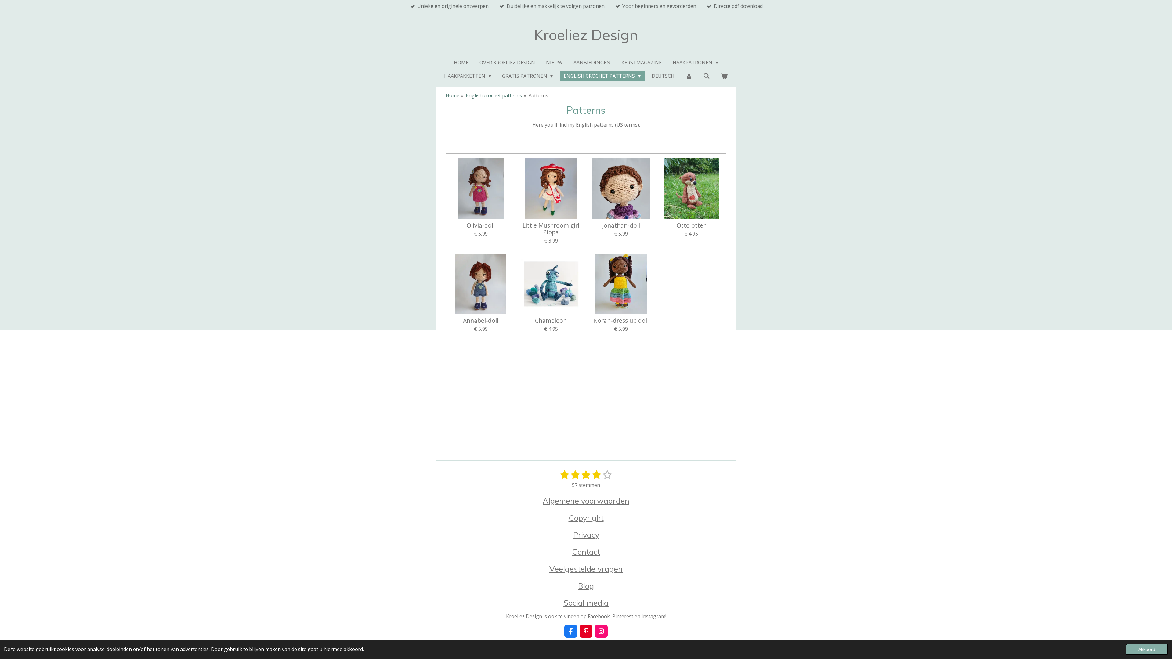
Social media (586, 602)
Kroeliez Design (586, 35)
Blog (586, 586)
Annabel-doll (480, 320)
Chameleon (551, 320)
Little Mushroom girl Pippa (551, 229)
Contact (586, 551)
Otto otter (691, 225)
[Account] (689, 76)
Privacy (586, 534)
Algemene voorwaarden (586, 501)
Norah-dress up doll (621, 320)
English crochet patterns (494, 95)
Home (452, 95)
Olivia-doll (481, 225)
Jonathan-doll (621, 225)
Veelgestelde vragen (586, 569)
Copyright (586, 518)
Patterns (538, 95)
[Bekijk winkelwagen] (724, 76)
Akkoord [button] (1146, 649)
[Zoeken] (706, 76)
